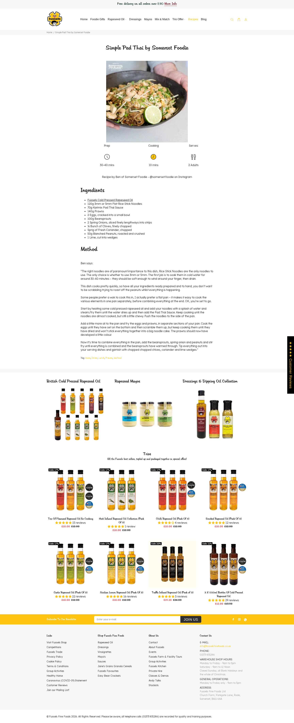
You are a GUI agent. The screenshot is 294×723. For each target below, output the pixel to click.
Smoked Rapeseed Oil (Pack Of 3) (223, 518)
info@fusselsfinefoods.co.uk (215, 646)
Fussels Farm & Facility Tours (165, 656)
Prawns (109, 358)
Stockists (154, 685)
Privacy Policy (55, 656)
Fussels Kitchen (157, 666)
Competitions (54, 647)
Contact (153, 642)
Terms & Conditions (58, 666)
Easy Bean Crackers (109, 675)
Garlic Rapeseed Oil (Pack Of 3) (70, 592)
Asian (88, 358)
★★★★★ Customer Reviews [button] (290, 364)
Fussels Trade (54, 652)
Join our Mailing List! (58, 690)
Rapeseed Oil (105, 642)
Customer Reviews (57, 685)
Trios (147, 454)
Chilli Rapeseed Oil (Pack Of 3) (172, 518)
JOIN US (191, 619)
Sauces (102, 661)
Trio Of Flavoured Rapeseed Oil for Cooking (70, 518)
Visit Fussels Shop (57, 642)
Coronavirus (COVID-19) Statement (67, 680)
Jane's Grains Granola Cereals (115, 666)
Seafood (118, 358)
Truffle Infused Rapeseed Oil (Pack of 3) (172, 592)
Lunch (101, 358)
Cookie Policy (54, 661)
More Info (170, 4)
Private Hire (155, 671)
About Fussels (156, 647)
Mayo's (102, 656)
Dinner (95, 358)
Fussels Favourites (108, 671)
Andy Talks (155, 680)
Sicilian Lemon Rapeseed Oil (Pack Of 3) (121, 592)
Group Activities (55, 671)
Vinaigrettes (104, 652)
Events (152, 652)
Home (49, 32)
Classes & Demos (159, 675)
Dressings (103, 647)
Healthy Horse (55, 675)
